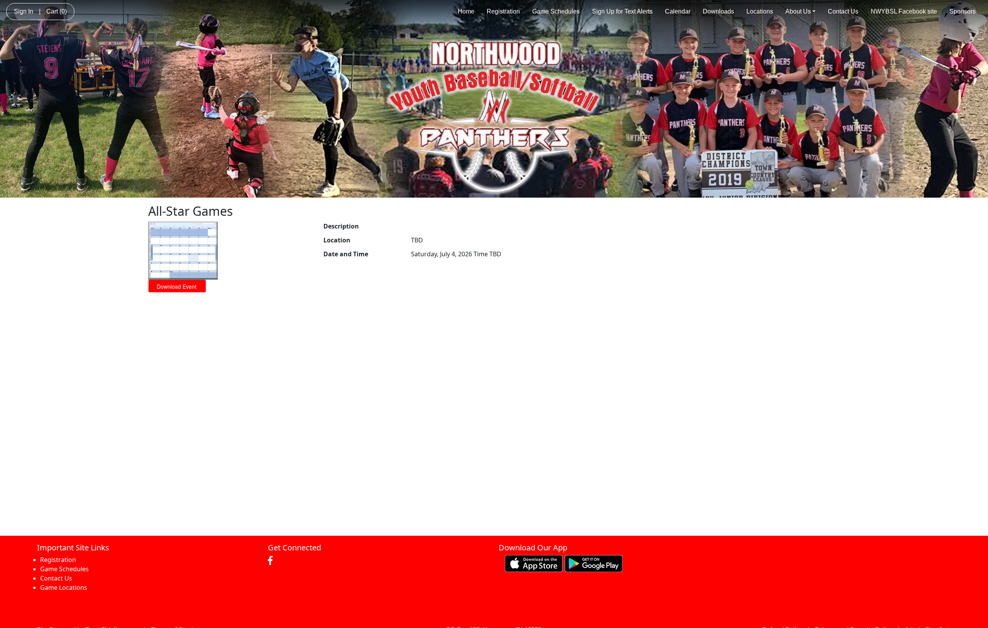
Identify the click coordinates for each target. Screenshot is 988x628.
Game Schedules (556, 11)
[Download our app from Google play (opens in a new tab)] (594, 563)
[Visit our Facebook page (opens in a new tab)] (272, 561)
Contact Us (843, 11)
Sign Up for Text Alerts (622, 11)
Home (466, 11)
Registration (503, 11)
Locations (759, 11)
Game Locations (63, 587)
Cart (56, 11)
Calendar (677, 11)
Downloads (718, 11)
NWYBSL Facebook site (904, 11)
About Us (798, 11)
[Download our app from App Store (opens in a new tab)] (534, 563)
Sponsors (962, 11)
